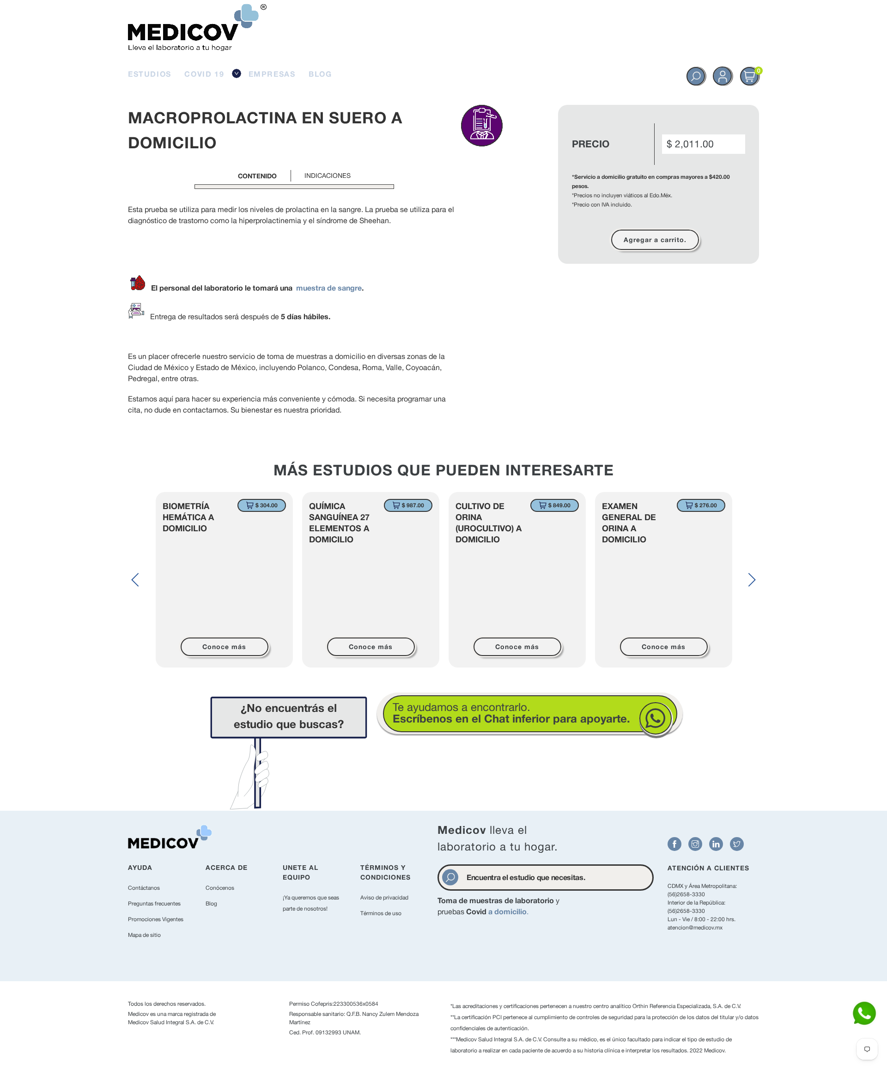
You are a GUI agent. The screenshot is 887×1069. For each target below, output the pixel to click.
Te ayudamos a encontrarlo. (511, 712)
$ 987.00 (413, 505)
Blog (211, 903)
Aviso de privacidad (384, 897)
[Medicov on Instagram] (695, 844)
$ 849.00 (559, 505)
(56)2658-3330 (686, 894)
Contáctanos (144, 888)
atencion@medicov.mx (695, 927)
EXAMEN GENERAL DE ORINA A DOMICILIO (629, 522)
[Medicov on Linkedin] (716, 844)
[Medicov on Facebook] (674, 844)
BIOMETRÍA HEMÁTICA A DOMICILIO (188, 517)
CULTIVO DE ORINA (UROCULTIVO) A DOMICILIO (489, 522)
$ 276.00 (706, 505)
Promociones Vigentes (155, 919)
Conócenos (220, 888)
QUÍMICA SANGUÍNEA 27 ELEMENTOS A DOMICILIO (339, 522)
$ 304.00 (266, 505)
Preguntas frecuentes (154, 903)
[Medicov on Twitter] (737, 844)
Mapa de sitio (144, 935)
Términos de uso (380, 913)
